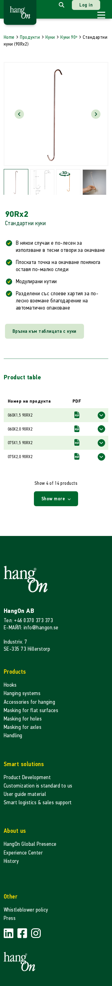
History (11, 861)
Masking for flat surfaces (31, 710)
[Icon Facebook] (23, 933)
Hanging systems (22, 693)
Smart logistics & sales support (38, 802)
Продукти (30, 37)
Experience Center (23, 852)
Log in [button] (86, 5)
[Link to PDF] (76, 415)
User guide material (25, 794)
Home (9, 37)
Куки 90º (68, 37)
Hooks (10, 685)
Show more (53, 498)
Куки (50, 37)
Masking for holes (23, 718)
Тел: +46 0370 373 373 (28, 620)
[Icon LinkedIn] (9, 933)
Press (10, 918)
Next (95, 114)
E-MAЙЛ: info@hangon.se (31, 627)
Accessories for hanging (29, 702)
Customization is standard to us (38, 785)
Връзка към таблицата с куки (44, 331)
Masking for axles (22, 727)
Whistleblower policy (26, 909)
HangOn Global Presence (30, 844)
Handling (13, 735)
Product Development (27, 777)
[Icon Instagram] (36, 933)
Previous (19, 114)
